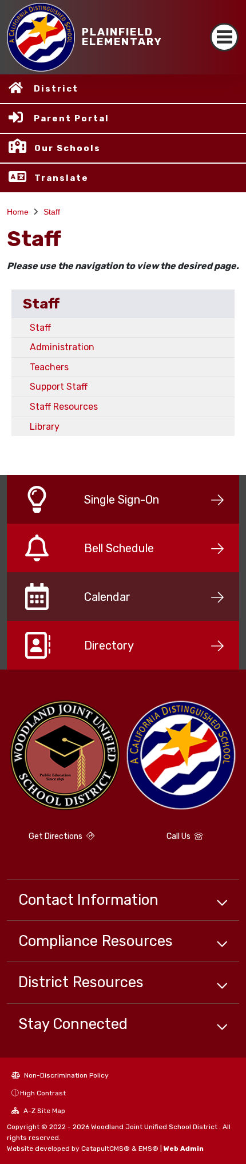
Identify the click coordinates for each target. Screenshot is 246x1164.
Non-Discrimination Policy (65, 1075)
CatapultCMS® (105, 1149)
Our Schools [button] (67, 148)
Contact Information (88, 899)
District (56, 89)
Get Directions (56, 836)
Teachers (49, 367)
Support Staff (59, 386)
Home (18, 211)
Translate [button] (61, 178)
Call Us (179, 836)
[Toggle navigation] (224, 37)
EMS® (148, 1149)
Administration (62, 347)
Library (44, 426)
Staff (51, 211)
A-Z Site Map (43, 1111)
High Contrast (43, 1093)
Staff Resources (64, 406)
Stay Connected (73, 1023)
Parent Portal (71, 118)
